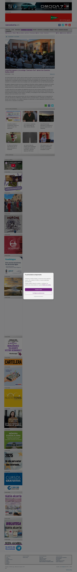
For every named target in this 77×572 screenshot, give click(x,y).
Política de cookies (46, 285)
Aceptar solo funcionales (38, 296)
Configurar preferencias (38, 293)
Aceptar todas (38, 289)
